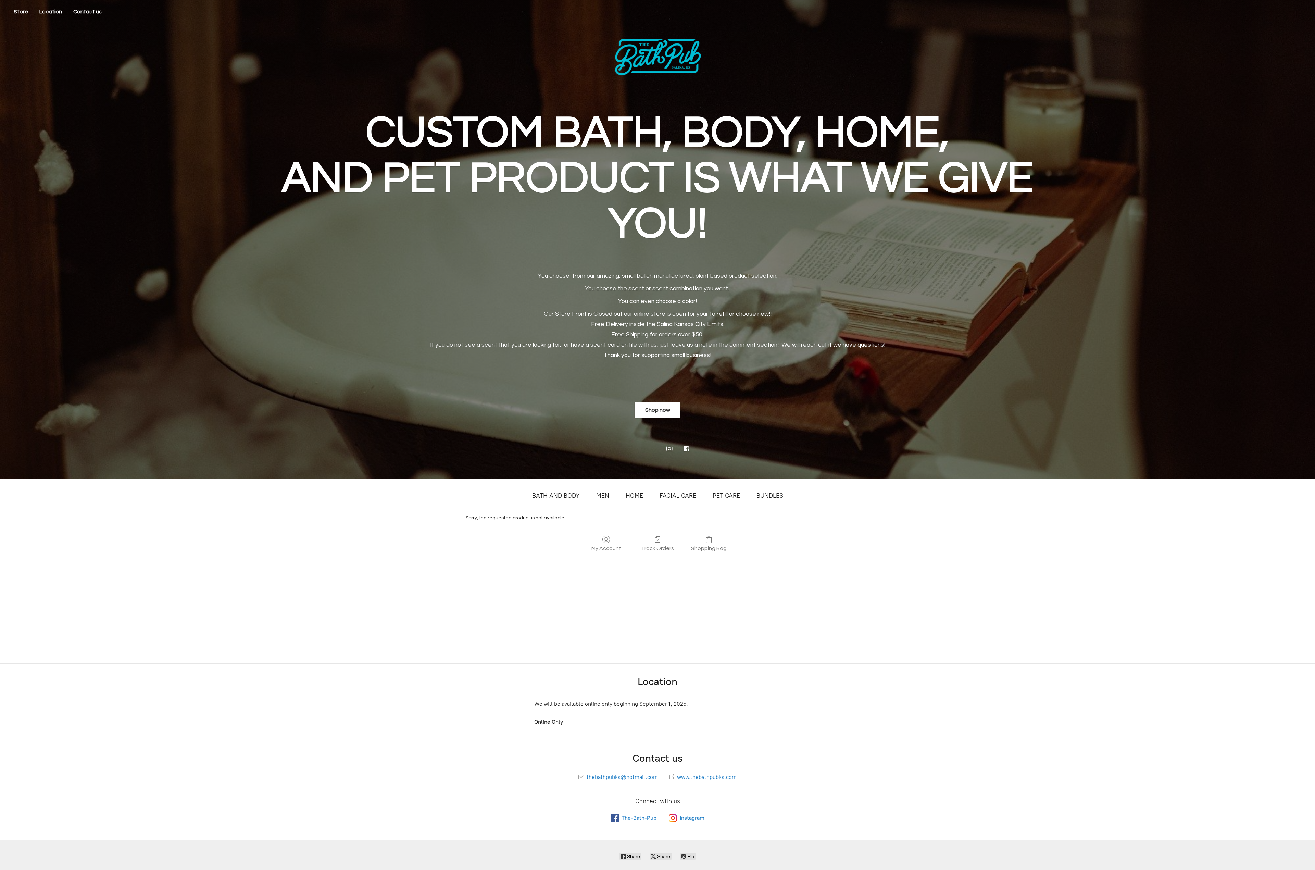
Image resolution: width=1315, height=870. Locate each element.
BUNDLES (769, 495)
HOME (634, 495)
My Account (606, 548)
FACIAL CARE (678, 495)
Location (50, 11)
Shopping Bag (709, 548)
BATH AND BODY (556, 495)
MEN (602, 495)
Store (21, 11)
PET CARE (726, 495)
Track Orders (657, 548)
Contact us (87, 11)
